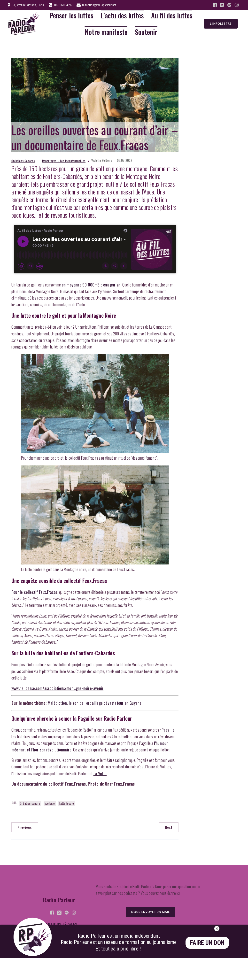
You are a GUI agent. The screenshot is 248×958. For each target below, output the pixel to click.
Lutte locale (66, 803)
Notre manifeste (106, 32)
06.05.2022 (124, 160)
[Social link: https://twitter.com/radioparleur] (222, 5)
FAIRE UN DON (207, 942)
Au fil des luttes (171, 15)
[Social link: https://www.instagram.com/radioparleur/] (236, 5)
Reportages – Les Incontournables (63, 160)
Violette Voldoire (101, 160)
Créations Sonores (23, 160)
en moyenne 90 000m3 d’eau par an (91, 285)
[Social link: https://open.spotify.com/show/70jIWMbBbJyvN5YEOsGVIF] (229, 5)
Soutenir (146, 32)
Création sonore (30, 803)
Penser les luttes (71, 15)
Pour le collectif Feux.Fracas (34, 592)
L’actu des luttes (122, 15)
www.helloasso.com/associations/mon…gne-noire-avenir (57, 688)
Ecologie (50, 803)
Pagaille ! (169, 730)
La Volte (100, 773)
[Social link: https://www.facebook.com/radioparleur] (214, 5)
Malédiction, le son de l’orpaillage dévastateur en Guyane (94, 703)
